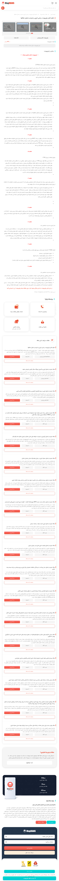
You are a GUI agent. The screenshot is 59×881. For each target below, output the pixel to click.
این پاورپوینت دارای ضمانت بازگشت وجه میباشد (29, 45)
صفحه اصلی (52, 14)
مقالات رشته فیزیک (43, 14)
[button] (32, 33)
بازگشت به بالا (29, 871)
